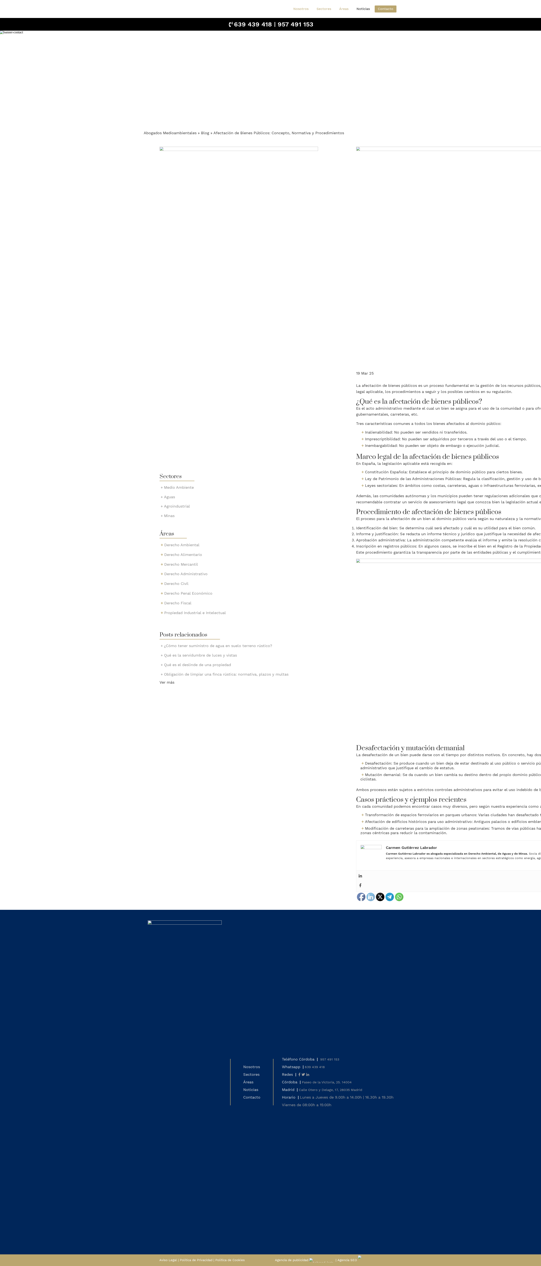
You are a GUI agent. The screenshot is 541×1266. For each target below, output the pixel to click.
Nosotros (301, 9)
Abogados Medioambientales (170, 133)
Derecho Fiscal (177, 603)
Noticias (363, 9)
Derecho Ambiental (181, 545)
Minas (169, 515)
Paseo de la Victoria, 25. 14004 (327, 1082)
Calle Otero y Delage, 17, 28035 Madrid (330, 1090)
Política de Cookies (230, 1260)
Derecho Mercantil (181, 564)
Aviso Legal (168, 1260)
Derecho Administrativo (186, 574)
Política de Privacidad (196, 1260)
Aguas (169, 497)
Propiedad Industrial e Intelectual (195, 612)
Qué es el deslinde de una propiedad (197, 664)
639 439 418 (253, 24)
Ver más (167, 682)
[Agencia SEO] (369, 1260)
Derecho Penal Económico (188, 593)
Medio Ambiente (179, 487)
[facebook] (299, 1075)
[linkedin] (307, 1075)
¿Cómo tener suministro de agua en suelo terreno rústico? (218, 645)
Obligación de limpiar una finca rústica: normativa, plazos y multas (226, 674)
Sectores (251, 1074)
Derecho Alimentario (183, 554)
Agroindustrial (177, 506)
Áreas (248, 1082)
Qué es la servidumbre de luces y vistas (200, 655)
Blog (205, 133)
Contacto (385, 9)
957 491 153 (295, 24)
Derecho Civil (176, 583)
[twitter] (303, 1075)
